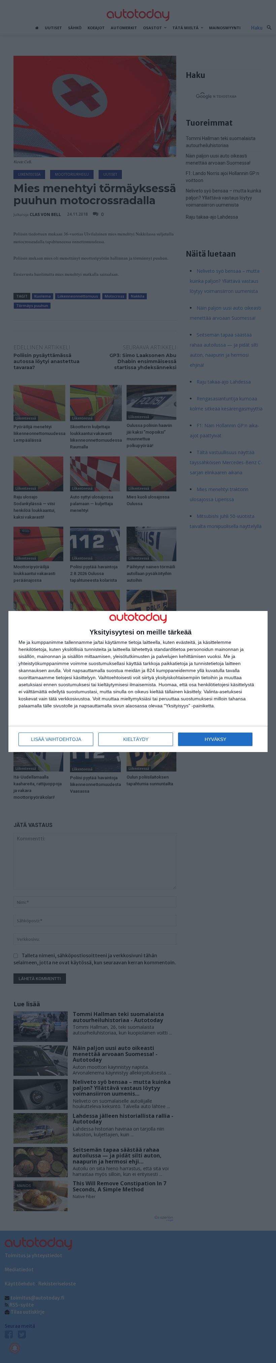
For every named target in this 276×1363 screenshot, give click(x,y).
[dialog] (138, 681)
